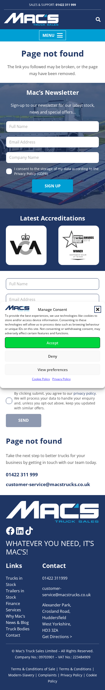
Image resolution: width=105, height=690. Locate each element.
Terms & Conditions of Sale (33, 669)
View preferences (53, 369)
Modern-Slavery (21, 675)
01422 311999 (54, 578)
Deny (52, 356)
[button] (97, 309)
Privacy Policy (61, 379)
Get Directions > (57, 636)
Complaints (47, 675)
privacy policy (85, 393)
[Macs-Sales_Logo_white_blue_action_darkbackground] (52, 512)
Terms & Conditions (75, 669)
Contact (13, 635)
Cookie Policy (41, 379)
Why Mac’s (15, 616)
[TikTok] (29, 531)
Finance (13, 603)
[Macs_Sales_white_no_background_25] (31, 19)
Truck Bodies (18, 629)
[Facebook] (10, 531)
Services (13, 610)
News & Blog (17, 622)
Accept (52, 342)
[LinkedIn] (20, 531)
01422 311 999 (66, 5)
